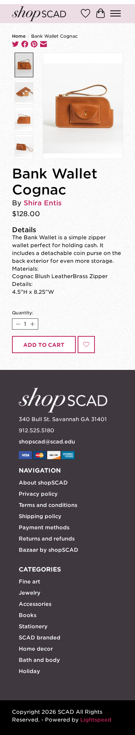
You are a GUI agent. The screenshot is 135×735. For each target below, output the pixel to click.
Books (27, 615)
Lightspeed (95, 720)
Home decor (36, 649)
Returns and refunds (47, 539)
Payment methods (44, 527)
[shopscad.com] (39, 13)
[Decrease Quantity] (18, 324)
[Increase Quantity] (32, 324)
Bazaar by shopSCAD (48, 550)
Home (19, 36)
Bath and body (39, 660)
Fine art (29, 582)
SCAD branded (39, 638)
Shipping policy (40, 516)
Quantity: (22, 312)
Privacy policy (38, 494)
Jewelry (29, 593)
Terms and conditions (48, 505)
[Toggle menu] (115, 13)
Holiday (29, 671)
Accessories (35, 604)
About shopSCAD (43, 483)
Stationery (33, 626)
